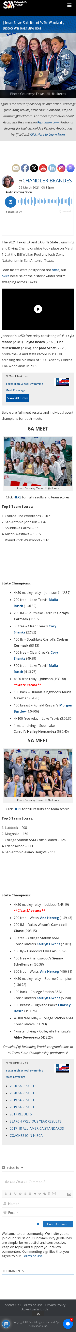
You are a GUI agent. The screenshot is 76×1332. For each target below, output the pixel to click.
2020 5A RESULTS (23, 1086)
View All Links (17, 398)
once (55, 270)
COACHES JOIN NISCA (26, 1135)
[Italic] (10, 1193)
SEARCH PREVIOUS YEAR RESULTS (36, 1121)
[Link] (44, 1193)
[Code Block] (39, 1193)
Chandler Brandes (47, 180)
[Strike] (20, 1193)
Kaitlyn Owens (48, 944)
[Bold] (5, 1193)
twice (5, 276)
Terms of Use (32, 1256)
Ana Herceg (49, 918)
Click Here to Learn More (47, 134)
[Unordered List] (29, 1193)
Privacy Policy (55, 1305)
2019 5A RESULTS (23, 1100)
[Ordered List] (24, 1193)
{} (49, 1193)
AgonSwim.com (48, 122)
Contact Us (11, 1305)
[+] (54, 1193)
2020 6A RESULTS (23, 1093)
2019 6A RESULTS (23, 1107)
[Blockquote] (34, 1193)
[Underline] (15, 1193)
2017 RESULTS (21, 1114)
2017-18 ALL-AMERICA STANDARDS (37, 1128)
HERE (17, 497)
